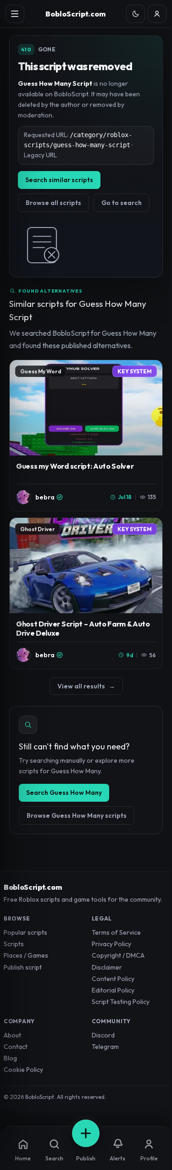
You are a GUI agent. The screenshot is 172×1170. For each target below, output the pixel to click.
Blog (10, 1058)
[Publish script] (86, 1133)
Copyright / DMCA (118, 955)
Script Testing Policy (121, 1002)
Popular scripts (25, 932)
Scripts (14, 944)
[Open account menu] (157, 14)
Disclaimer (107, 967)
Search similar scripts (59, 180)
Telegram (105, 1046)
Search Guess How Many (64, 792)
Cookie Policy (23, 1069)
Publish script (23, 967)
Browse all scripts (53, 203)
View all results (86, 686)
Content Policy (113, 979)
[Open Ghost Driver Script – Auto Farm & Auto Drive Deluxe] (86, 593)
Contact (16, 1046)
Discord (103, 1035)
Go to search (121, 203)
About (12, 1035)
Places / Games (26, 955)
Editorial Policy (113, 990)
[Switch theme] (135, 14)
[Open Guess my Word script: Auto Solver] (86, 435)
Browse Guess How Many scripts (77, 815)
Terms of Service (116, 932)
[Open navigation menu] (15, 14)
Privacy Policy (111, 944)
